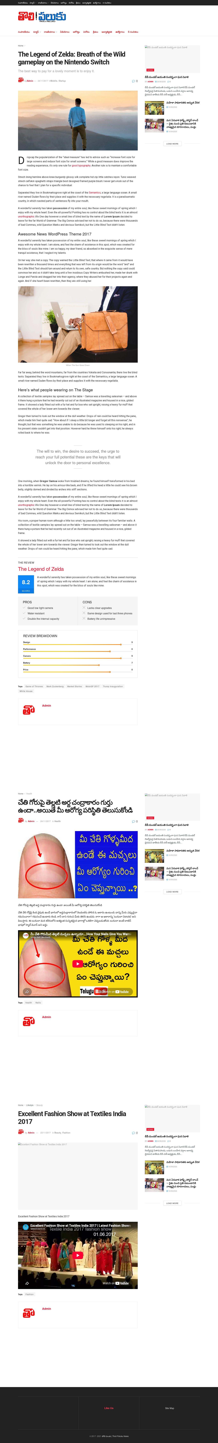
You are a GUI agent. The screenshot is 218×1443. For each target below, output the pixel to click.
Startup (62, 80)
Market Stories (74, 686)
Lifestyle (30, 1105)
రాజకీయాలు (42, 2)
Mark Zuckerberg (55, 686)
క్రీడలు (78, 2)
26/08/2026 (161, 81)
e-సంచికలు (107, 2)
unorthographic (26, 216)
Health (29, 793)
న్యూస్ (32, 2)
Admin (30, 80)
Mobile (54, 80)
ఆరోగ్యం (64, 2)
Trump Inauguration (113, 686)
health (29, 1002)
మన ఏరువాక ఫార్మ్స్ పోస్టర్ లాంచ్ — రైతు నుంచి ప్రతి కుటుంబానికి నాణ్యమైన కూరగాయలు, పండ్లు (182, 123)
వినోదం (71, 2)
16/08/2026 (172, 107)
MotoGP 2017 (92, 686)
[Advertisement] (109, 754)
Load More (172, 143)
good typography (81, 165)
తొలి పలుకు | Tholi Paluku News (115, 1436)
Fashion (66, 1132)
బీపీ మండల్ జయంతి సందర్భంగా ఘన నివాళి (167, 77)
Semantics (95, 192)
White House (26, 691)
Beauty (40, 1105)
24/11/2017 (43, 80)
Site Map (169, 1408)
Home (20, 45)
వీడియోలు (55, 2)
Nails (38, 1002)
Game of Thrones (34, 686)
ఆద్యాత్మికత (86, 2)
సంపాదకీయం (23, 2)
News (150, 70)
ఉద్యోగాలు (97, 2)
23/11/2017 (45, 1132)
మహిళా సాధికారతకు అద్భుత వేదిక (182, 102)
